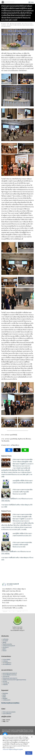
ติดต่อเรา (5, 650)
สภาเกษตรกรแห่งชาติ (13, 584)
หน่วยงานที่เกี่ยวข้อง (7, 713)
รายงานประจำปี (6, 676)
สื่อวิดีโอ (4, 695)
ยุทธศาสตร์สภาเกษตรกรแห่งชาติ (10, 673)
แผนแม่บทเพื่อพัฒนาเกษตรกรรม (10, 675)
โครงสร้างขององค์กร (7, 644)
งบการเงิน (5, 681)
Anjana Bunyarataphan (16, 23)
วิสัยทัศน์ (4, 642)
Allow (29, 753)
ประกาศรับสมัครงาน (7, 663)
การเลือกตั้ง (5, 684)
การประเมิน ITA (6, 683)
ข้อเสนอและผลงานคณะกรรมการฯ (10, 678)
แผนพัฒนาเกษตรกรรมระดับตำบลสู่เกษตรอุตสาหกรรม (14, 680)
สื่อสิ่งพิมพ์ (5, 698)
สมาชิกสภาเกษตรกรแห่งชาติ (9, 646)
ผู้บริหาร (4, 649)
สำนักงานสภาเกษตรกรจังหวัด (23, 25)
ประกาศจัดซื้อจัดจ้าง (7, 664)
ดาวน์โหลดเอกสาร (6, 700)
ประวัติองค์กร (5, 639)
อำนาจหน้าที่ (5, 641)
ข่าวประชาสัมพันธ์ (6, 659)
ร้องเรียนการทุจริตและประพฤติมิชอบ (10, 703)
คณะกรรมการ (6, 647)
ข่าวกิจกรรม (26, 23)
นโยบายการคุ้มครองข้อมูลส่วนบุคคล (13, 749)
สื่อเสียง (4, 697)
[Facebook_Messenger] (5, 734)
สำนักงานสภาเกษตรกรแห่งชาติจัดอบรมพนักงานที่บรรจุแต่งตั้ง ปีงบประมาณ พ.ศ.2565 (22, 492)
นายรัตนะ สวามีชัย (12, 25)
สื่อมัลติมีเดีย (5, 693)
